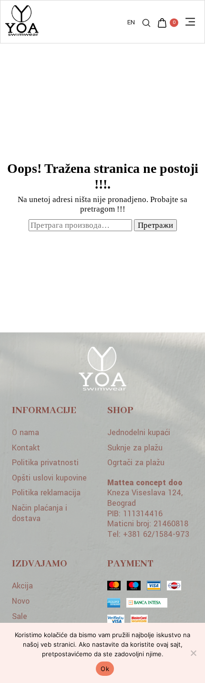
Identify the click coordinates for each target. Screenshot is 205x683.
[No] (193, 653)
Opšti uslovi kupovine (49, 477)
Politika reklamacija (46, 492)
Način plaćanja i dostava (39, 513)
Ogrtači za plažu (135, 462)
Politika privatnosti (45, 462)
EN (131, 22)
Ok (105, 668)
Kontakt (26, 447)
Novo (21, 601)
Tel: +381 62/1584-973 (148, 534)
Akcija (22, 585)
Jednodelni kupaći (138, 432)
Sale (19, 616)
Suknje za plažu (135, 447)
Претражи (155, 225)
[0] (162, 24)
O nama (25, 432)
